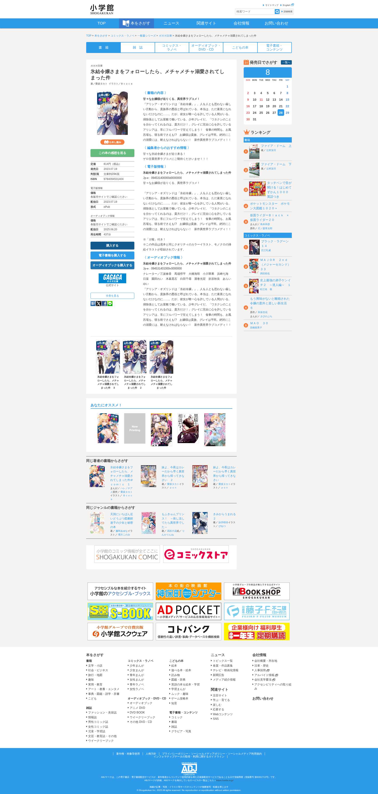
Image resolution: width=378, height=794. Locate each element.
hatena (93, 303)
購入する (112, 245)
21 (281, 106)
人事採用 (260, 670)
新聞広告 (218, 675)
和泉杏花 (263, 312)
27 (274, 112)
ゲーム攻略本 (179, 698)
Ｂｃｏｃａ (127, 83)
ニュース (218, 655)
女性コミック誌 (98, 726)
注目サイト (220, 695)
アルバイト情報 (264, 675)
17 (254, 106)
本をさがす (101, 35)
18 (261, 106)
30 (248, 119)
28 (281, 112)
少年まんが (137, 665)
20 (274, 106)
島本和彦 (265, 224)
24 (254, 112)
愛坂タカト (101, 83)
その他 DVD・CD (141, 722)
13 (274, 99)
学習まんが (179, 689)
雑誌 (89, 707)
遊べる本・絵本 (181, 670)
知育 (174, 703)
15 (287, 99)
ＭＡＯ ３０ (259, 323)
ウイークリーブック (101, 740)
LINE (109, 303)
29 (287, 112)
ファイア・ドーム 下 (276, 164)
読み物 (175, 675)
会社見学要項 (262, 679)
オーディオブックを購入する (112, 265)
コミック (177, 717)
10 (254, 99)
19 (268, 106)
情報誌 (92, 717)
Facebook (104, 303)
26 (268, 112)
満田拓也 (265, 273)
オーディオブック (141, 703)
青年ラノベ (137, 684)
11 (261, 99)
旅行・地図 (95, 675)
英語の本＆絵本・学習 (185, 684)
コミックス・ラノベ (122, 35)
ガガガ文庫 (165, 35)
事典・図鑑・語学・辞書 (103, 693)
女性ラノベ (137, 689)
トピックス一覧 (223, 660)
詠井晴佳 (223, 522)
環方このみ (124, 534)
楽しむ (217, 704)
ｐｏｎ (173, 487)
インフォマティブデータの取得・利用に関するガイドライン (189, 756)
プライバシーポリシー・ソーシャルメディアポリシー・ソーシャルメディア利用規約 (212, 753)
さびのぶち (266, 316)
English (287, 5)
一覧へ (286, 62)
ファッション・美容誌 (102, 712)
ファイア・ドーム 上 (276, 146)
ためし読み (112, 142)
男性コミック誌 (98, 722)
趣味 (91, 679)
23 (248, 112)
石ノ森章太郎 (265, 228)
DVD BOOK (137, 712)
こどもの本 (176, 660)
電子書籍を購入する (112, 255)
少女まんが (137, 670)
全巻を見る (112, 295)
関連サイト (219, 689)
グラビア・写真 (181, 731)
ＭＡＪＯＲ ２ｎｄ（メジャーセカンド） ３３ (277, 264)
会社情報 (259, 655)
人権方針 (151, 753)
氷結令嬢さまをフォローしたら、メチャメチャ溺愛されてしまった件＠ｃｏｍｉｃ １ (121, 476)
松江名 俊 (266, 289)
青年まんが (137, 675)
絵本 (174, 665)
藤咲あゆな (122, 531)
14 (281, 99)
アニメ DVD (137, 707)
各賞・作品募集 (223, 665)
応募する (218, 709)
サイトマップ (271, 5)
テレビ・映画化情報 (225, 670)
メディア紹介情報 (224, 679)
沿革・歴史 (261, 665)
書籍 (89, 660)
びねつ (222, 526)
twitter (98, 303)
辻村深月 (271, 150)
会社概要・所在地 (265, 660)
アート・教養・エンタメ (103, 689)
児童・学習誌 (96, 731)
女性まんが (137, 679)
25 (261, 112)
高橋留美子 (256, 327)
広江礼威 (266, 250)
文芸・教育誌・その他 (102, 736)
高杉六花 (172, 531)
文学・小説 (95, 665)
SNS (216, 718)
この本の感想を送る (112, 153)
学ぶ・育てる (221, 700)
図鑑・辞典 (178, 679)
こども (92, 698)
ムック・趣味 (179, 693)
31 (254, 119)
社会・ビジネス (98, 670)
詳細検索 (288, 11)
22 (287, 106)
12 (268, 99)
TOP (88, 35)
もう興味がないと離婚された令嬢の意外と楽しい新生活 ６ (270, 303)
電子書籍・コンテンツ (183, 712)
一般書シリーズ (146, 35)
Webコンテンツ (223, 714)
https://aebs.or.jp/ (225, 780)
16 (248, 106)
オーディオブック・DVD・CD (147, 698)
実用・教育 (95, 684)
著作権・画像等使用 (128, 753)
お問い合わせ (262, 698)
